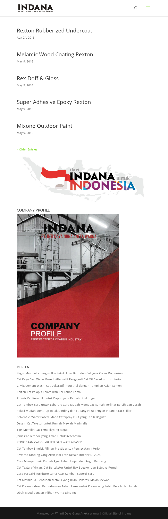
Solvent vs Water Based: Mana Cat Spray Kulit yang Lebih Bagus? (61, 417)
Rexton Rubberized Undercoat (54, 30)
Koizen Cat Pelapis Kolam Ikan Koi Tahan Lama (49, 392)
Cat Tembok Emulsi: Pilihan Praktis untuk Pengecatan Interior (59, 448)
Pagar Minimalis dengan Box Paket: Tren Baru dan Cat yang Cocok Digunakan (70, 373)
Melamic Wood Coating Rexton (55, 54)
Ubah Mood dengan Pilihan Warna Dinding (46, 492)
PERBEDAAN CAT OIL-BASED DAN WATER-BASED (49, 442)
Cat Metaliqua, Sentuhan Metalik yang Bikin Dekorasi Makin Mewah (63, 480)
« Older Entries (27, 149)
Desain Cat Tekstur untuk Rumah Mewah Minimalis (52, 423)
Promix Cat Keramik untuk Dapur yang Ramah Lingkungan (56, 398)
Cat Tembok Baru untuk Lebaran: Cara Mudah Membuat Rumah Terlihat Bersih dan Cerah (79, 405)
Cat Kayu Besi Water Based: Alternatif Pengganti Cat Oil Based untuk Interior (69, 379)
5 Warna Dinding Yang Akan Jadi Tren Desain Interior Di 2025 (59, 455)
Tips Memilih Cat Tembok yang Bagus (42, 430)
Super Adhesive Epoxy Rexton (54, 102)
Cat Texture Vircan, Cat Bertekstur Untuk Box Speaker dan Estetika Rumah (67, 467)
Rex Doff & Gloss (38, 78)
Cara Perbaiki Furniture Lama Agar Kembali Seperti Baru (55, 474)
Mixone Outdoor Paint (44, 125)
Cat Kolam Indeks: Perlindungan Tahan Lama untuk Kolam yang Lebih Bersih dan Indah (77, 486)
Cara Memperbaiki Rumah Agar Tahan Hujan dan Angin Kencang (61, 461)
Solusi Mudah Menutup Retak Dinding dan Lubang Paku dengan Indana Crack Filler (74, 411)
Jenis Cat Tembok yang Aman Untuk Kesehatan (49, 436)
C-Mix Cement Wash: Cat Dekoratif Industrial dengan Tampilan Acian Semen (69, 386)
